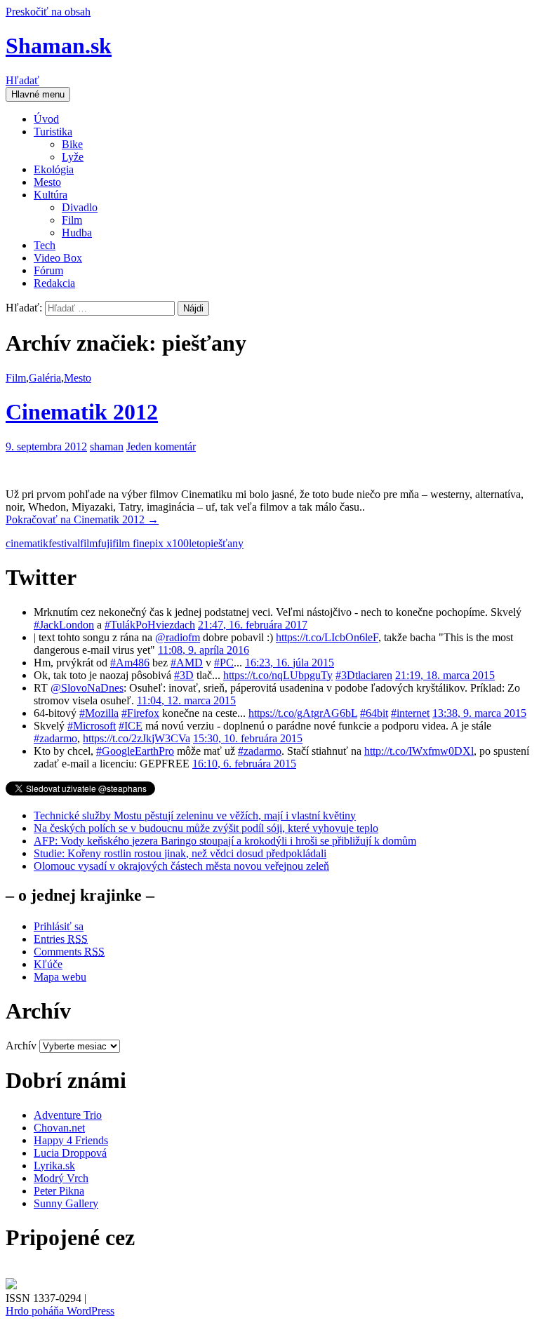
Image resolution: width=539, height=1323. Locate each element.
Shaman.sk (59, 45)
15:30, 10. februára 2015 (247, 738)
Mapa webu (60, 977)
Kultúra (50, 195)
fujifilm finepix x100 (143, 543)
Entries (61, 939)
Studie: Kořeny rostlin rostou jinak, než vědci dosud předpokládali (180, 853)
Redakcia (54, 283)
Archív (21, 1046)
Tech (44, 245)
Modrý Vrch (61, 1178)
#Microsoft (91, 726)
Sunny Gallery (66, 1203)
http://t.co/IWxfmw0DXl (419, 751)
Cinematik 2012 (82, 411)
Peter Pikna (59, 1191)
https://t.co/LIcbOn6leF (327, 637)
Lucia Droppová (70, 1153)
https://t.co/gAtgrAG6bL (302, 713)
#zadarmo (55, 738)
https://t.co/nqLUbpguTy (278, 675)
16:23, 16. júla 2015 (289, 663)
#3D (184, 675)
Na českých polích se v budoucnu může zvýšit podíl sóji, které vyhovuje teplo (206, 828)
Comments (69, 952)
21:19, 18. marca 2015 (445, 675)
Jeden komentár (161, 446)
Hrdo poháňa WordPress (60, 1311)
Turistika (53, 131)
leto (197, 543)
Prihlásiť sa (59, 926)
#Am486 (129, 663)
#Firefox (140, 713)
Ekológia (54, 169)
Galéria (45, 378)
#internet (410, 713)
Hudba (77, 233)
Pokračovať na (82, 519)
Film (72, 220)
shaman (107, 446)
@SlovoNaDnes (87, 688)
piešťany (224, 543)
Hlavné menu (38, 94)
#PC (224, 663)
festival (64, 543)
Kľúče (48, 964)
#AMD (187, 663)
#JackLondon (64, 625)
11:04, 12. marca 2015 (186, 700)
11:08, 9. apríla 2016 (203, 650)
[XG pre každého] (11, 1285)
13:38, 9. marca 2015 (479, 713)
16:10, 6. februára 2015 (244, 764)
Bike (72, 144)
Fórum (48, 270)
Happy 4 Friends (71, 1140)
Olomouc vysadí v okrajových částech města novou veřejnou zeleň (181, 866)
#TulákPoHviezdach (150, 625)
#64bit (374, 713)
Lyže (73, 157)
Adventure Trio (68, 1115)
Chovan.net (59, 1128)
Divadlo (80, 207)
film (89, 543)
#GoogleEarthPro (135, 751)
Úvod (46, 119)
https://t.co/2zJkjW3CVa (136, 738)
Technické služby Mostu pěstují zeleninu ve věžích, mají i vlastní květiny (195, 815)
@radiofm (177, 637)
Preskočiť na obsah (48, 12)
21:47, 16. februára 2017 (252, 625)
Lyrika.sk (54, 1165)
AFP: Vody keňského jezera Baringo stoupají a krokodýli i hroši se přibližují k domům (225, 841)
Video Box (58, 258)
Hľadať (22, 80)
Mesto (47, 182)
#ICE (130, 726)
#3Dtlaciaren (363, 675)
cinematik (27, 543)
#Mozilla (99, 713)
